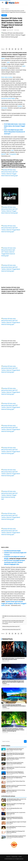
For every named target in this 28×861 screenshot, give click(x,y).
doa (12, 150)
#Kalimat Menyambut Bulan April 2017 (11, 626)
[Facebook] (6, 49)
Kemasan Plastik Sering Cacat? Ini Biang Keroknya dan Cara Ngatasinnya (16, 777)
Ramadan (4, 108)
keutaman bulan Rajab (8, 98)
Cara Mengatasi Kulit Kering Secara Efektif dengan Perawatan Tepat (15, 749)
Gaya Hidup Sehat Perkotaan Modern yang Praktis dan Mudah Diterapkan (15, 754)
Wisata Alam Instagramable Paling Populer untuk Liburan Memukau (14, 763)
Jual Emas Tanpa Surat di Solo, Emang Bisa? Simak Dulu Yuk (15, 791)
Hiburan (7, 9)
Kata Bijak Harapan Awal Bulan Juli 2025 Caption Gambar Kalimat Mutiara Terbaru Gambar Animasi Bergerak (13, 730)
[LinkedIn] (18, 49)
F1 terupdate (12, 154)
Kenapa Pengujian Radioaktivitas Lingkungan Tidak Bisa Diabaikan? (14, 818)
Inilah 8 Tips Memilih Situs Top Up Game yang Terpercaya (15, 813)
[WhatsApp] (12, 49)
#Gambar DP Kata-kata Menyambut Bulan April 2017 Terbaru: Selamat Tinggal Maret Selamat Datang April (13, 622)
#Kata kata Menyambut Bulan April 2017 (11, 629)
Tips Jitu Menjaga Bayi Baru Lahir (14, 808)
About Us (8, 856)
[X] (9, 49)
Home (2, 9)
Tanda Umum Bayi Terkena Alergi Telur (15, 781)
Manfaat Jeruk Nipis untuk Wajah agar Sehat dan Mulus (15, 804)
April (8, 62)
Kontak (20, 856)
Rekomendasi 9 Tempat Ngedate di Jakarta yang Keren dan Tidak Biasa (15, 772)
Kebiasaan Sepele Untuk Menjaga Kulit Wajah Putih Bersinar (15, 832)
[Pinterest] (21, 49)
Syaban (20, 106)
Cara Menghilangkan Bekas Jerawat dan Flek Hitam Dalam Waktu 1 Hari (16, 800)
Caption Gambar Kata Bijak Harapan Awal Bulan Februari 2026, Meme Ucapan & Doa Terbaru (13, 682)
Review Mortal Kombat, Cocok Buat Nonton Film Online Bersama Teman (13, 659)
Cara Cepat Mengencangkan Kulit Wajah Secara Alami (16, 822)
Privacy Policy (14, 856)
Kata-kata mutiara (7, 77)
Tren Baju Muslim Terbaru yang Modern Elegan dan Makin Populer (15, 758)
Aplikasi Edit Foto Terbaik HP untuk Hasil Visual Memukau (15, 768)
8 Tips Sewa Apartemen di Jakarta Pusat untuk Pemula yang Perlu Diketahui (16, 836)
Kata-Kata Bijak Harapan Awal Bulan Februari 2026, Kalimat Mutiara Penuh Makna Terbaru (14, 706)
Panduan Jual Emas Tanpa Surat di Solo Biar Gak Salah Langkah (16, 786)
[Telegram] (15, 49)
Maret (3, 58)
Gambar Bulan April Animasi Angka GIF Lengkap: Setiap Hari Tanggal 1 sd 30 (13, 603)
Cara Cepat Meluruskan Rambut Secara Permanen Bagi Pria (16, 827)
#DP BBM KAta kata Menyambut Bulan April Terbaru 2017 (14, 616)
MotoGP (3, 154)
